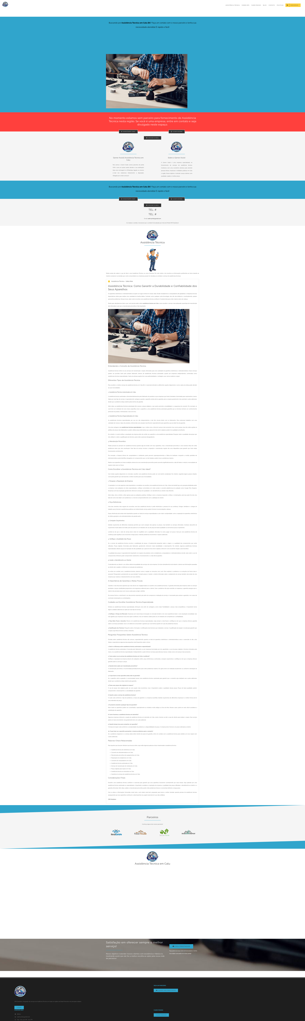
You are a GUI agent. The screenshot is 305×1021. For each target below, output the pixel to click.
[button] (152, 281)
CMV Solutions (112, 799)
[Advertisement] (152, 42)
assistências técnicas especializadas (131, 427)
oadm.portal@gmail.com (154, 218)
